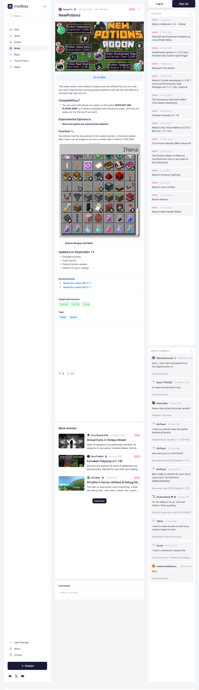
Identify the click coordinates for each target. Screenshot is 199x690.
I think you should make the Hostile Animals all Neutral (169, 430)
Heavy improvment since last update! (171, 407)
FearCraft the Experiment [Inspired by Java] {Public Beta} (171, 38)
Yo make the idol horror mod (166, 387)
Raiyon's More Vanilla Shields (166, 211)
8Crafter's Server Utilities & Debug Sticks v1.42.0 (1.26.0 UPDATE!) (113, 482)
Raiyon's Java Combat (163, 187)
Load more (99, 501)
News (17, 35)
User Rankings (21, 642)
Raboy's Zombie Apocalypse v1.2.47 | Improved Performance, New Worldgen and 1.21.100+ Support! (171, 83)
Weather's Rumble (161, 415)
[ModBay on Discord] (22, 676)
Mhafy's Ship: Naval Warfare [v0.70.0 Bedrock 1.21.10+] (171, 129)
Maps (17, 54)
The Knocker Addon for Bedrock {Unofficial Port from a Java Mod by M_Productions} (170, 159)
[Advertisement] (81, 349)
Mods (17, 48)
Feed (16, 29)
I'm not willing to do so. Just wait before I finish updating (168, 503)
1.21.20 (63, 304)
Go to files (99, 77)
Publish (29, 665)
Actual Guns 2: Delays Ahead (106, 440)
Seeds (17, 67)
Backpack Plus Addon (163, 68)
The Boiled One (160, 373)
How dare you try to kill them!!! (167, 453)
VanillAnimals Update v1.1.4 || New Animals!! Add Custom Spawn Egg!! (170, 54)
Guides (17, 42)
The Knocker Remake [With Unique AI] (171, 143)
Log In (159, 3)
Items (63, 317)
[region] (27, 352)
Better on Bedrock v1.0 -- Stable (168, 24)
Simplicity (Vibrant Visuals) (166, 536)
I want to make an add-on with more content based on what (170, 527)
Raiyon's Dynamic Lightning (166, 174)
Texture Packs (21, 60)
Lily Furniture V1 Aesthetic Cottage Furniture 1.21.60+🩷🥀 (170, 557)
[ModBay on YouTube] (10, 676)
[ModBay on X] (16, 676)
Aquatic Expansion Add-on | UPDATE (171, 512)
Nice (154, 571)
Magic (73, 317)
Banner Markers (160, 199)
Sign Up (183, 3)
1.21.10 (75, 304)
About (17, 648)
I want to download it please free (168, 550)
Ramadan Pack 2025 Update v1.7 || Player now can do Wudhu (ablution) (171, 460)
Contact (18, 655)
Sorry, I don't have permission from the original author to (169, 364)
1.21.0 (86, 304)
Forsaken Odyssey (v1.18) (165, 115)
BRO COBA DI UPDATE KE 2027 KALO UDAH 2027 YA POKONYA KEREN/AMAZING (171, 477)
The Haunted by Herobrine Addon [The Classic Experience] (169, 101)
